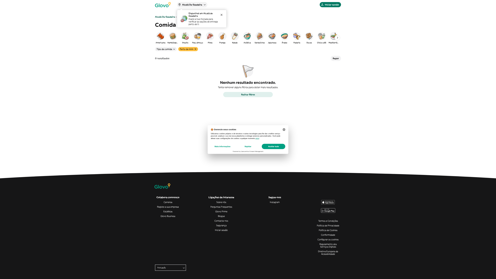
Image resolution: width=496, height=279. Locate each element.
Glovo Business (168, 216)
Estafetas (167, 211)
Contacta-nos (221, 220)
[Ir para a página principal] (163, 4)
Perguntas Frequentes (221, 207)
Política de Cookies (328, 230)
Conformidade (328, 235)
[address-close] (221, 14)
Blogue (221, 216)
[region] (248, 38)
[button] (160, 38)
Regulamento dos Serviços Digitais (328, 245)
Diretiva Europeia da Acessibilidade (328, 252)
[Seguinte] (337, 37)
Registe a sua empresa (168, 207)
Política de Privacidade (328, 225)
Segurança (221, 225)
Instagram (275, 202)
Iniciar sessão (221, 230)
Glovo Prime (221, 211)
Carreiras (168, 202)
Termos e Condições (328, 221)
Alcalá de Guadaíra (165, 17)
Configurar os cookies (328, 239)
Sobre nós (221, 202)
